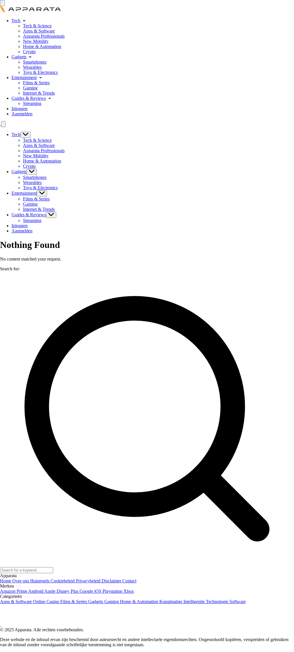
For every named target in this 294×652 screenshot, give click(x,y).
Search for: (10, 268)
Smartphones (35, 62)
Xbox (128, 591)
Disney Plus (68, 591)
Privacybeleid (89, 580)
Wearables (32, 67)
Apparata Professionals (44, 36)
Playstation (112, 591)
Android (36, 591)
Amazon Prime (14, 591)
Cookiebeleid (63, 580)
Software (237, 601)
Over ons (21, 580)
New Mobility (36, 41)
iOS (98, 591)
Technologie (217, 601)
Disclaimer (112, 580)
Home (6, 580)
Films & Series (36, 82)
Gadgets (18, 56)
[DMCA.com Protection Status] (7, 619)
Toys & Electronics (40, 72)
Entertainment (24, 77)
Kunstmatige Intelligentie (182, 601)
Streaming (32, 103)
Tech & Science (37, 25)
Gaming (30, 87)
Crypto (29, 51)
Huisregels (40, 580)
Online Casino (46, 601)
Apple (50, 591)
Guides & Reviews (28, 98)
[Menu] (2, 3)
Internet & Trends (39, 93)
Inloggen (19, 108)
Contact (129, 580)
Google (87, 591)
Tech (15, 20)
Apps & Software (39, 30)
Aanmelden (21, 113)
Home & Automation (42, 46)
